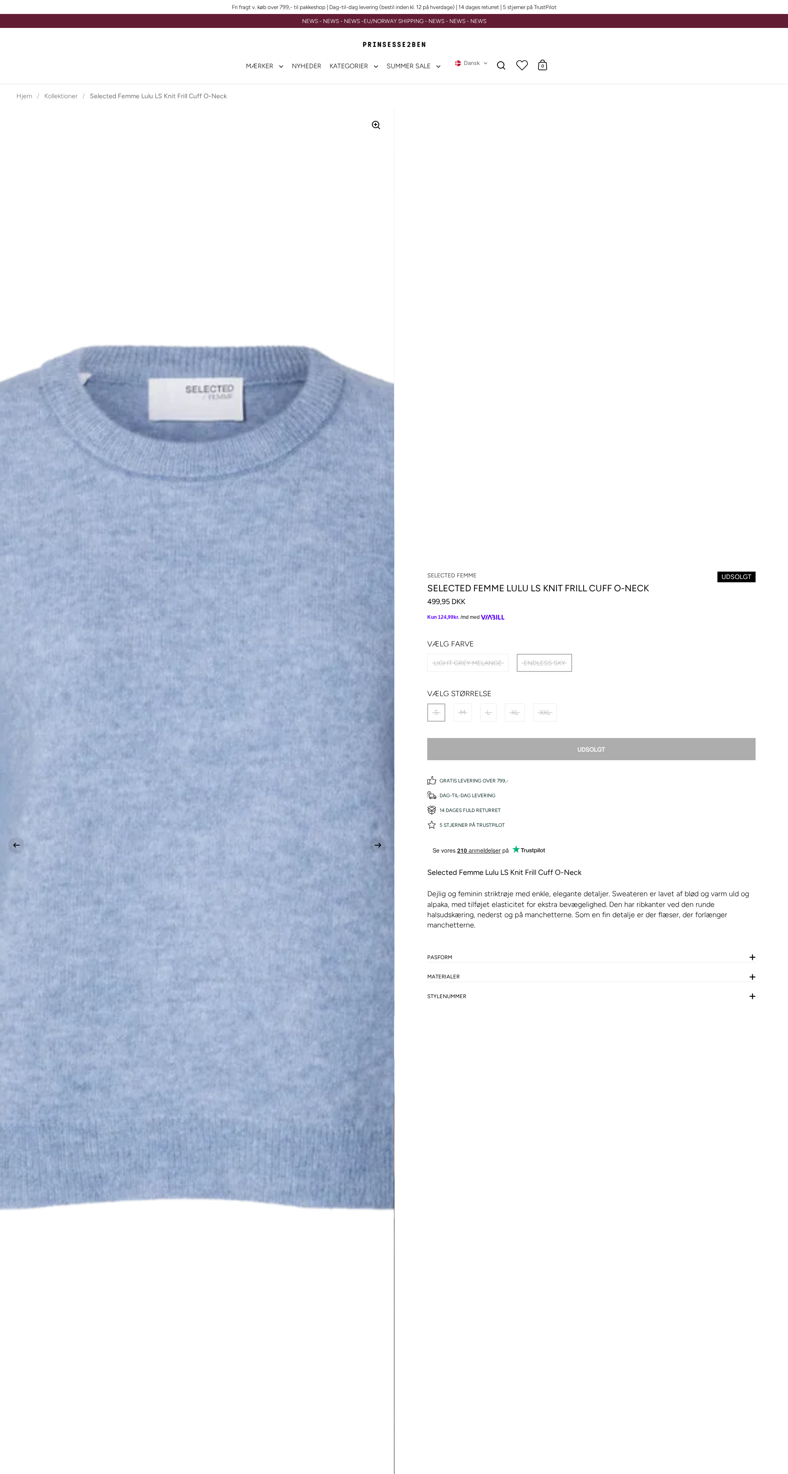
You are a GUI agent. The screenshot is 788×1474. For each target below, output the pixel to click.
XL (514, 712)
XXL (545, 712)
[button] (471, 63)
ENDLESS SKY (544, 663)
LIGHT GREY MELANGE (468, 663)
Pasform (439, 957)
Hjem (24, 96)
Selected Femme (451, 575)
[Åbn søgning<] (501, 65)
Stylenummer (446, 996)
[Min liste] (522, 65)
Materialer (443, 976)
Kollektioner (61, 96)
